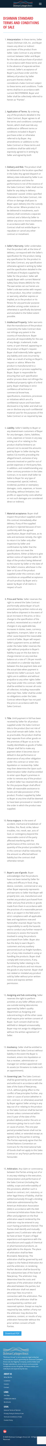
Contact (6, 1387)
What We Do (8, 1377)
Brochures (7, 1402)
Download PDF (12, 1333)
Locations (7, 1381)
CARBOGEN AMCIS (10, 1399)
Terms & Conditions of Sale (13, 1417)
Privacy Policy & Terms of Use (14, 1413)
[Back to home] (23, 4)
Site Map (7, 1395)
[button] (40, 3)
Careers (6, 1384)
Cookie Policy (8, 1420)
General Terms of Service (12, 1410)
